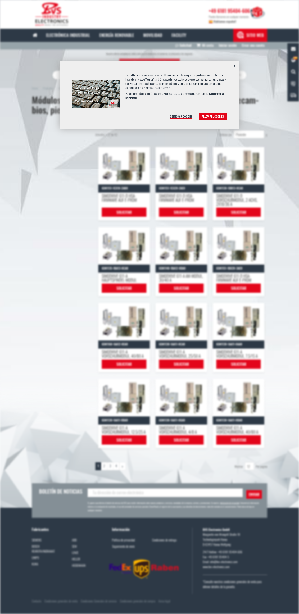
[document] (149, 96)
